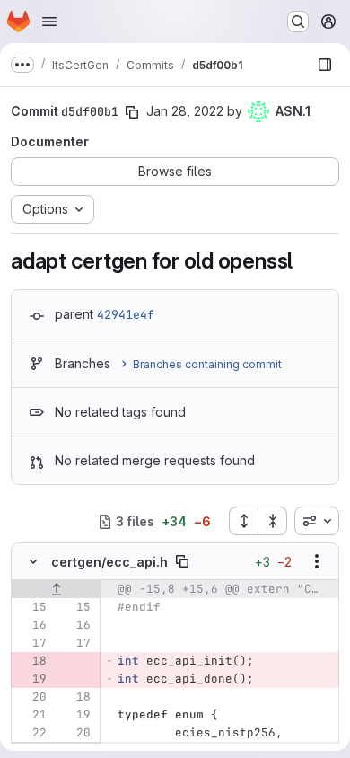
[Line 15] (31, 607)
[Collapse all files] (272, 521)
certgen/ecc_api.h (109, 561)
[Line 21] (31, 715)
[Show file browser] (325, 64)
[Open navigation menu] (49, 21)
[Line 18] (75, 697)
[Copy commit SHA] (132, 112)
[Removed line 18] (31, 661)
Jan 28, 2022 (184, 111)
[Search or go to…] (298, 21)
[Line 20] (31, 697)
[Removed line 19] (31, 679)
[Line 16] (31, 625)
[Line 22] (31, 733)
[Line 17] (31, 643)
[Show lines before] (56, 589)
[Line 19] (75, 715)
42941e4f (125, 314)
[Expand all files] (243, 521)
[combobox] (316, 521)
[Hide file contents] (33, 561)
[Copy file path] (182, 561)
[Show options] (317, 561)
